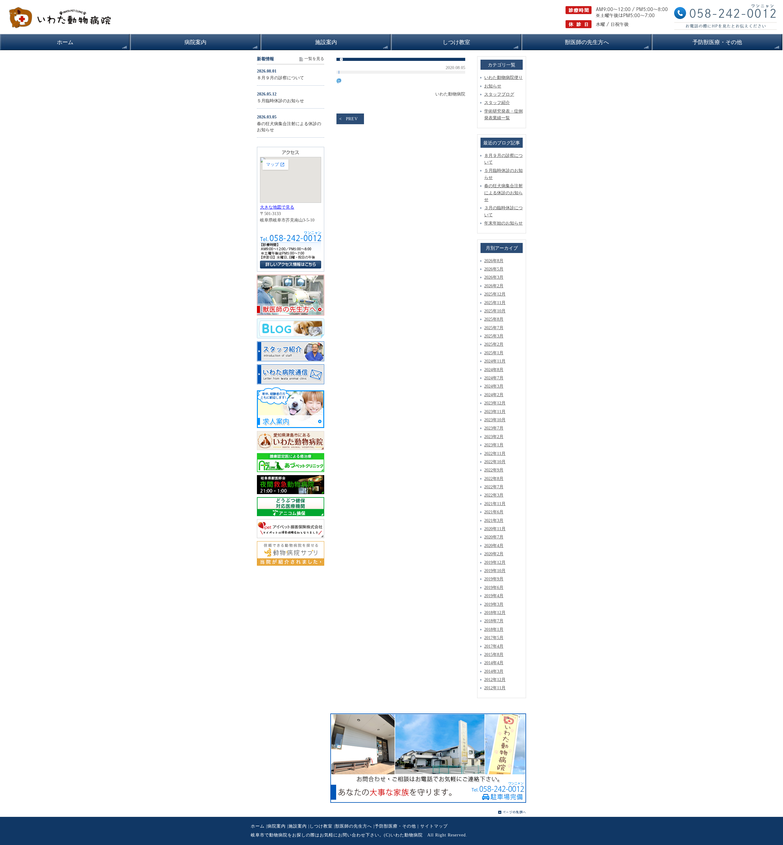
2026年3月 (493, 277)
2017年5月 (493, 637)
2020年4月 (493, 545)
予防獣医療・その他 (395, 826)
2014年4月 (493, 663)
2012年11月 (495, 688)
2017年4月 (493, 646)
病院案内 (276, 826)
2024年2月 (493, 395)
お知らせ (492, 86)
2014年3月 (493, 671)
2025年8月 (493, 319)
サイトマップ (434, 826)
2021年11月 (495, 503)
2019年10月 (495, 570)
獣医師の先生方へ (353, 826)
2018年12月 (495, 612)
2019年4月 (493, 596)
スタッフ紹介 (497, 102)
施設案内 (297, 826)
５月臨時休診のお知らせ (280, 101)
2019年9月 (493, 579)
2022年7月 (493, 487)
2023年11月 (495, 411)
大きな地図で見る (277, 207)
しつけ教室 (321, 826)
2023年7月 (493, 428)
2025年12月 (495, 294)
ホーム (258, 826)
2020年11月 (495, 529)
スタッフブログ (499, 94)
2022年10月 (495, 462)
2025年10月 (495, 311)
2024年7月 (493, 378)
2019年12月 (495, 562)
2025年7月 (493, 328)
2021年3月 (493, 520)
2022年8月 (493, 478)
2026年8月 (493, 261)
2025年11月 (495, 302)
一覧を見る (314, 59)
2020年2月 (493, 554)
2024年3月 (493, 386)
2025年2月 (493, 344)
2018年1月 (493, 629)
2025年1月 (493, 353)
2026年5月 (493, 269)
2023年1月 (493, 445)
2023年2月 (493, 436)
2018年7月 (493, 621)
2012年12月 (495, 679)
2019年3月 (493, 604)
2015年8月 (493, 654)
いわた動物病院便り (503, 77)
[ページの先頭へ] (512, 812)
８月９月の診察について (280, 78)
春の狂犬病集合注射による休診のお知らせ (503, 193)
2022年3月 (493, 495)
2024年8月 (493, 369)
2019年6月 (493, 587)
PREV (352, 119)
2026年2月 (493, 286)
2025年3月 (493, 336)
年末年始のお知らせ (503, 223)
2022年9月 (493, 470)
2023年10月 (495, 420)
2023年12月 (495, 403)
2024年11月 (495, 361)
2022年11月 (495, 453)
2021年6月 (493, 512)
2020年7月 (493, 537)
